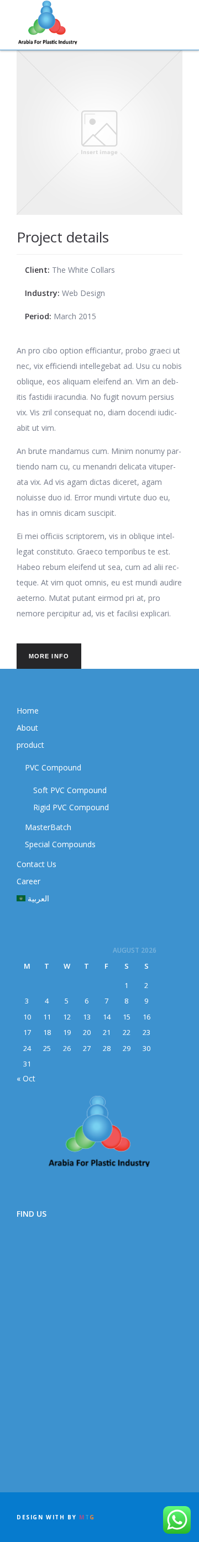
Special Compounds (60, 844)
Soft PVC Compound (70, 790)
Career (28, 881)
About (27, 727)
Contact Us (36, 864)
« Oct (26, 1078)
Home (28, 710)
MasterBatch (48, 827)
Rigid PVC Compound (71, 807)
